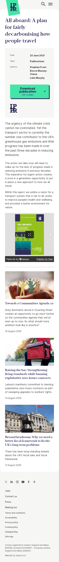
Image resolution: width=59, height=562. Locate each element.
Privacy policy (11, 522)
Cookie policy (11, 527)
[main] (29, 238)
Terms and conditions (15, 513)
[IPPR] (13, 7)
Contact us (11, 496)
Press (8, 501)
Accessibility (11, 517)
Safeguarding (11, 532)
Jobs (7, 490)
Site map (9, 536)
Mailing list (11, 507)
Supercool (21, 555)
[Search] (43, 4)
